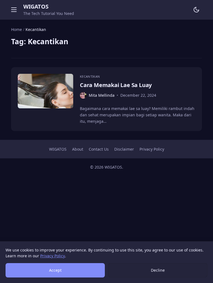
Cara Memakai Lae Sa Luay (116, 85)
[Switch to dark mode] (196, 9)
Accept (55, 270)
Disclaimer (124, 149)
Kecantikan (90, 76)
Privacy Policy (152, 149)
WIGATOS (35, 6)
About (77, 149)
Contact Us (99, 149)
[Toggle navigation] (14, 10)
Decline (158, 270)
